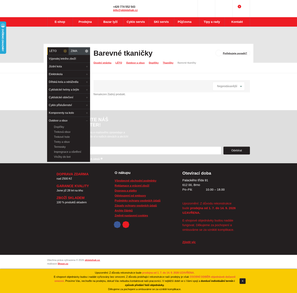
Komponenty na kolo (61, 112)
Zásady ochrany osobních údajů (136, 205)
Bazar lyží (110, 22)
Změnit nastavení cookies (131, 215)
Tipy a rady (212, 22)
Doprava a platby (126, 190)
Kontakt (237, 22)
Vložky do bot (62, 156)
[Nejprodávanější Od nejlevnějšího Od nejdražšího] (228, 86)
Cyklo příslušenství (60, 105)
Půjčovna (184, 22)
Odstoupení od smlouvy (130, 195)
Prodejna (85, 22)
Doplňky (59, 126)
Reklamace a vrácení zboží (132, 185)
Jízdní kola (55, 66)
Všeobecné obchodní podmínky (135, 180)
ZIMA (74, 50)
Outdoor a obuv (58, 120)
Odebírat (236, 150)
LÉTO (53, 50)
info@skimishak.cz (125, 10)
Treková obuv (62, 131)
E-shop (60, 22)
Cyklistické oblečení (61, 97)
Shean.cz (63, 263)
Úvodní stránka (102, 62)
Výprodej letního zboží (62, 58)
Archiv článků (124, 210)
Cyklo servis (136, 22)
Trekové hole (62, 136)
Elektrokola (56, 74)
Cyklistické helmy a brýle (64, 89)
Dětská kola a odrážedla (63, 81)
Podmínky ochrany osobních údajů (138, 200)
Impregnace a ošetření (67, 151)
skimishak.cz (92, 260)
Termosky (60, 146)
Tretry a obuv (62, 141)
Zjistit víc (189, 242)
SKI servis (161, 22)
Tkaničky (168, 62)
